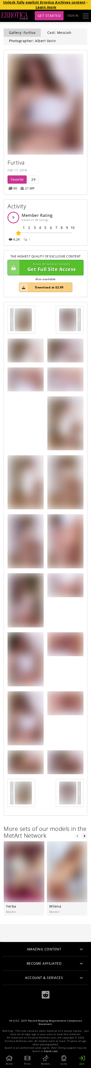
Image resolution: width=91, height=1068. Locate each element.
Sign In (73, 16)
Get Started (49, 15)
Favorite (17, 179)
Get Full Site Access (51, 267)
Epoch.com (51, 1051)
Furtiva (16, 162)
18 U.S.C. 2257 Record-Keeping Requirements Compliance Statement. (45, 1022)
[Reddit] (46, 995)
